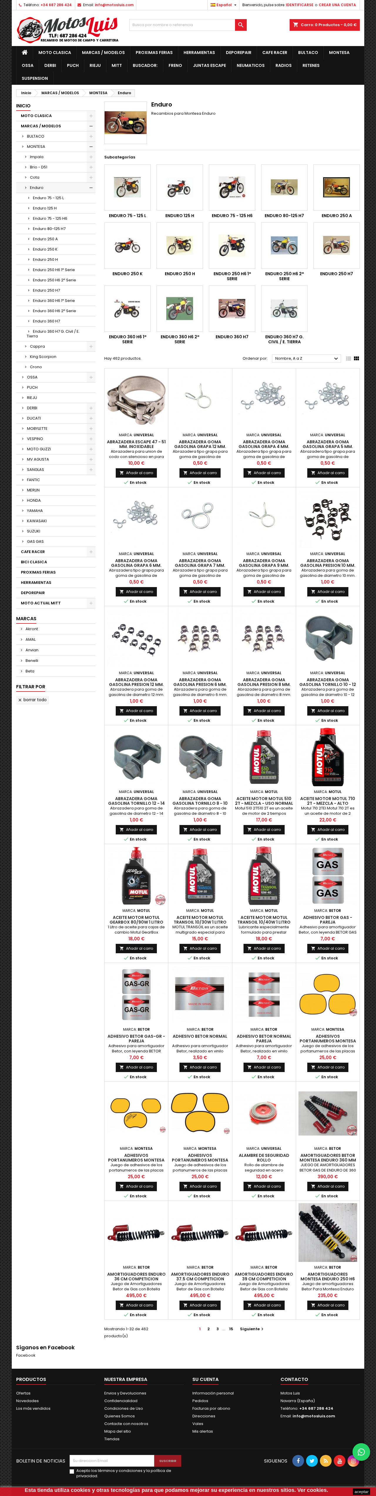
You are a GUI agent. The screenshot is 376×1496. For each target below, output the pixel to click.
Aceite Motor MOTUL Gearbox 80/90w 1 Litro (136, 919)
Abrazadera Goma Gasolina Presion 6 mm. (200, 682)
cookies (80, 1490)
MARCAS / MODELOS (103, 52)
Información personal (213, 1393)
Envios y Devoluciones (125, 1393)
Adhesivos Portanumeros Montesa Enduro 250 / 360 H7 (136, 1160)
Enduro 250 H (45, 259)
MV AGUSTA (38, 459)
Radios (284, 65)
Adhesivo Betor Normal (200, 1036)
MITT (117, 65)
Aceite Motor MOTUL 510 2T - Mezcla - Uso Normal (264, 801)
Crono (36, 367)
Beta (29, 671)
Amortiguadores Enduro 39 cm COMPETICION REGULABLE (264, 1279)
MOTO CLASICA (54, 52)
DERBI (32, 408)
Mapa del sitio (117, 1431)
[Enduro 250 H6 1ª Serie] (232, 245)
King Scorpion (43, 356)
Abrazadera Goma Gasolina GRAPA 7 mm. (200, 563)
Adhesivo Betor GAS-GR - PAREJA (136, 1038)
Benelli (31, 660)
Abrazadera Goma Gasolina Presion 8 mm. (264, 682)
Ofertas (23, 1393)
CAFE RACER (274, 52)
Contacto (294, 1379)
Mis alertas (202, 1431)
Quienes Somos (119, 1416)
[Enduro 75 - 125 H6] (232, 187)
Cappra (37, 346)
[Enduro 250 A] (336, 187)
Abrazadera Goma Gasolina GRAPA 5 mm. (328, 444)
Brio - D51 (38, 167)
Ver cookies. (312, 1490)
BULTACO (35, 136)
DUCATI (34, 418)
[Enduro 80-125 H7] (284, 187)
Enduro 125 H (45, 208)
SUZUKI (33, 531)
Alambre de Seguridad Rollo (264, 1157)
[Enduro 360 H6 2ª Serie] (180, 308)
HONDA (34, 500)
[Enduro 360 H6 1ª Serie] (127, 308)
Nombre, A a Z (307, 358)
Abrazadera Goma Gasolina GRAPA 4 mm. (264, 444)
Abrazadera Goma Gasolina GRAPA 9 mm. (264, 563)
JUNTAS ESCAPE (209, 65)
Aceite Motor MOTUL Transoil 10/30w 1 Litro (200, 919)
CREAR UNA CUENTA (337, 4)
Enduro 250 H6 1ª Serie (54, 270)
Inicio (23, 105)
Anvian (31, 650)
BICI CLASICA (34, 562)
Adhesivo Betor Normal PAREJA (264, 1038)
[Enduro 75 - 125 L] (127, 187)
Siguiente (252, 1329)
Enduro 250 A (45, 239)
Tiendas (112, 1439)
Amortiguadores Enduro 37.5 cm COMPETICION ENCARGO (200, 1279)
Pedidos (200, 1401)
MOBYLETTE (37, 428)
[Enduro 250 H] (180, 245)
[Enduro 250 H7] (336, 245)
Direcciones (203, 1416)
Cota (34, 177)
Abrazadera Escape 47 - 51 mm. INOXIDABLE (136, 444)
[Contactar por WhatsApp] (361, 1452)
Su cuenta (205, 1379)
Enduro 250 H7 (46, 290)
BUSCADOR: (145, 65)
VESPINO (35, 439)
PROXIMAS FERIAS (154, 52)
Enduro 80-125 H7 (49, 228)
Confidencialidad (120, 1401)
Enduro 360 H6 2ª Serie (54, 311)
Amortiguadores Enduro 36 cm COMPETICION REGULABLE (136, 1279)
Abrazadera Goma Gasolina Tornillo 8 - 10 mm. (200, 803)
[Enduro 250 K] (127, 245)
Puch (73, 65)
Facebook (26, 1355)
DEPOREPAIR (238, 52)
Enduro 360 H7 (46, 321)
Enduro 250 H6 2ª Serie (54, 280)
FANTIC (33, 480)
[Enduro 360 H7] (232, 308)
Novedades (27, 1401)
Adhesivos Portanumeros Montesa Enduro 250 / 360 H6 (328, 1041)
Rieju (95, 65)
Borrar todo (32, 700)
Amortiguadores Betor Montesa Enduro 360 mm (328, 1157)
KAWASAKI (37, 521)
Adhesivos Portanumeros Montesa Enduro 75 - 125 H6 (200, 1160)
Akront (31, 629)
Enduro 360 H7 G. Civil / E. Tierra (53, 334)
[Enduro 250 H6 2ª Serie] (284, 245)
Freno (175, 65)
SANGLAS (35, 469)
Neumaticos (251, 65)
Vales (197, 1423)
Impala (36, 157)
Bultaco (308, 52)
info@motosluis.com (114, 4)
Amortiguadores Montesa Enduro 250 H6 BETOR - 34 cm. (328, 1279)
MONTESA (36, 146)
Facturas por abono (211, 1408)
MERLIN (33, 490)
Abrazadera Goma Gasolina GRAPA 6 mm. (136, 563)
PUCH (32, 387)
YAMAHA (35, 510)
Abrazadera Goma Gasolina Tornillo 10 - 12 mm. (327, 684)
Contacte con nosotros (126, 1423)
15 (231, 1329)
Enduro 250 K (45, 249)
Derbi (50, 65)
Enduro (36, 187)
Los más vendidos (33, 1408)
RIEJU (32, 397)
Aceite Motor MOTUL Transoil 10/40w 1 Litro (264, 919)
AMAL (30, 639)
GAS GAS (35, 541)
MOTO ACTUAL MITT (41, 603)
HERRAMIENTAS (199, 52)
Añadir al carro (136, 472)
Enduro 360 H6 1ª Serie (54, 300)
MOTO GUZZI (39, 449)
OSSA (27, 65)
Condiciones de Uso (123, 1408)
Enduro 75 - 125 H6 (50, 218)
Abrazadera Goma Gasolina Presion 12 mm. (136, 682)
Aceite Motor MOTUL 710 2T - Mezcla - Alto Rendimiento (327, 803)
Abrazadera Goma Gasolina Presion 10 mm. (327, 563)
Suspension (35, 78)
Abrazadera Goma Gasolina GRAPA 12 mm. (200, 444)
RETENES (311, 65)
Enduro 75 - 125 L (48, 198)
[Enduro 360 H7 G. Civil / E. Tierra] (284, 308)
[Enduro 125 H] (180, 187)
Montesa (339, 52)
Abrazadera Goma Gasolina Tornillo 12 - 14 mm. (136, 803)
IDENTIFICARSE (299, 4)
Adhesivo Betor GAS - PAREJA (327, 919)
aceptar (362, 1491)
